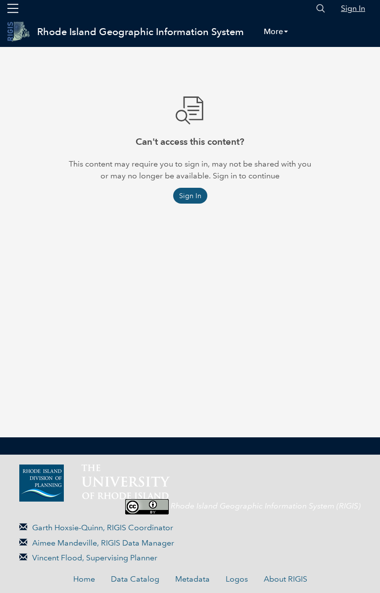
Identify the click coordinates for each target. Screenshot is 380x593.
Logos (237, 579)
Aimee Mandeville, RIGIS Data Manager (103, 543)
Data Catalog (135, 579)
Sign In (353, 8)
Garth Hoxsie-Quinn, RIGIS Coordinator (102, 527)
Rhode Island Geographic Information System (140, 32)
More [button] (273, 31)
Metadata (192, 579)
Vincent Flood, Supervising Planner (94, 557)
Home (84, 579)
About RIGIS (285, 579)
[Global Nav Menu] (12, 8)
